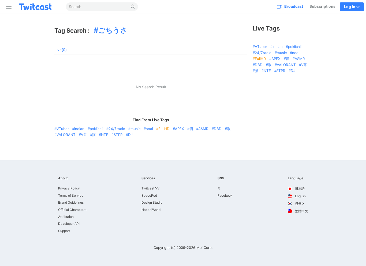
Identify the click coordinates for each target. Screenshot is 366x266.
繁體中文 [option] (301, 211)
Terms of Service (70, 195)
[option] (298, 189)
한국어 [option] (299, 204)
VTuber (63, 129)
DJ (130, 134)
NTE (104, 134)
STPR (118, 134)
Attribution (66, 217)
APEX (179, 129)
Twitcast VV (150, 188)
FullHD (164, 129)
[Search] (133, 6)
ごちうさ (112, 30)
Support (64, 231)
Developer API (69, 224)
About (63, 178)
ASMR (203, 129)
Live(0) (60, 49)
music (135, 129)
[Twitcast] (39, 6)
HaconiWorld (150, 210)
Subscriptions (322, 6)
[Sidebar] (8, 6)
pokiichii (96, 129)
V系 (84, 134)
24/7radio (117, 129)
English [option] (300, 196)
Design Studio (151, 202)
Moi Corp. (204, 247)
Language (295, 178)
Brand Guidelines (71, 202)
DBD (218, 129)
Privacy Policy (69, 188)
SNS (221, 178)
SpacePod (149, 195)
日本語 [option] (299, 189)
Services (148, 178)
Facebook (225, 195)
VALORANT (66, 134)
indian (79, 129)
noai (149, 129)
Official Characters (72, 210)
